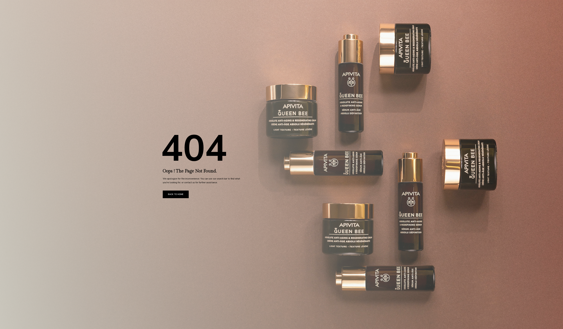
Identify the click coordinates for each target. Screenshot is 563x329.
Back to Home (175, 194)
